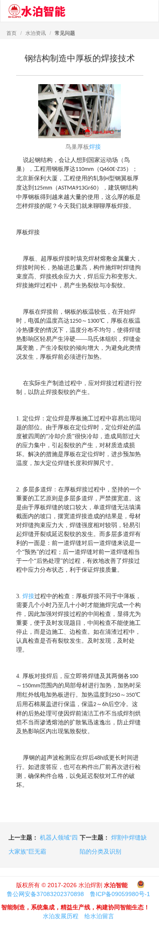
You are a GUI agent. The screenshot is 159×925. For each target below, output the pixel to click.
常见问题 (65, 33)
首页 (11, 33)
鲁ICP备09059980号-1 (120, 894)
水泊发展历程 (60, 916)
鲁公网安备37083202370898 (45, 894)
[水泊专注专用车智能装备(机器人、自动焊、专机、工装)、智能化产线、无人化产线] (36, 11)
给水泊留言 (99, 916)
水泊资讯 (35, 33)
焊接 (95, 146)
